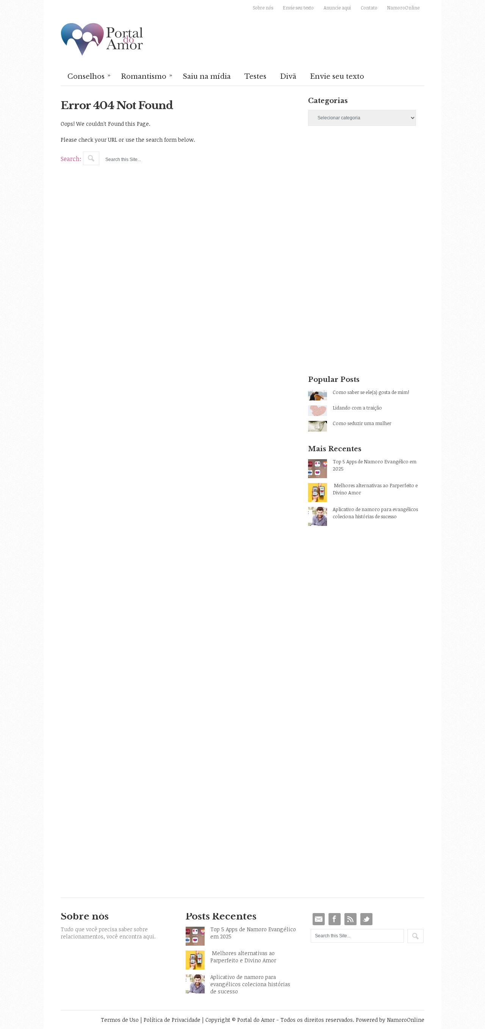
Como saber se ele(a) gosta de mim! (371, 392)
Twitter (366, 919)
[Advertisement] (366, 198)
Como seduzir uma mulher (362, 423)
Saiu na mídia (207, 76)
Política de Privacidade (172, 1019)
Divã (288, 76)
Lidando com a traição (357, 407)
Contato (369, 8)
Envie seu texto (298, 8)
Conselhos (89, 76)
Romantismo (146, 76)
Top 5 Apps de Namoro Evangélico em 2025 (374, 465)
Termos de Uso (120, 1019)
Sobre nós (263, 8)
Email (319, 919)
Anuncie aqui (337, 8)
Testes (255, 76)
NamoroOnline (403, 8)
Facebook (335, 919)
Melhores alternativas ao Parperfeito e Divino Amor (375, 489)
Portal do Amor (102, 40)
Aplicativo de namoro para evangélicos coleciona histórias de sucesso (375, 513)
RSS (350, 919)
